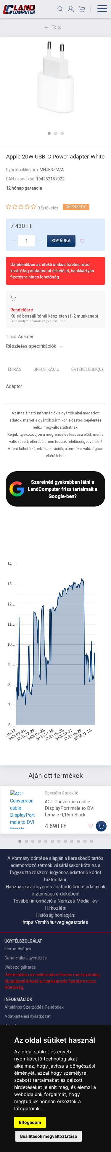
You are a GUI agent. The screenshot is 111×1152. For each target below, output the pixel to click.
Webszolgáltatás (20, 967)
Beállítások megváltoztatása (48, 1136)
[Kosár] (81, 9)
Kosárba (61, 240)
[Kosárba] (101, 826)
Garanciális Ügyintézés (25, 958)
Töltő (56, 27)
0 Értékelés (48, 208)
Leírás (15, 369)
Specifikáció (46, 369)
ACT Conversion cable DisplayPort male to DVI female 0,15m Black (70, 808)
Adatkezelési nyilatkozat (27, 1016)
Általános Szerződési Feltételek (34, 1007)
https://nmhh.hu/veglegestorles (55, 922)
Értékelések (87, 369)
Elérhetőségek (17, 948)
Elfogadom (30, 1122)
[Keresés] (60, 9)
